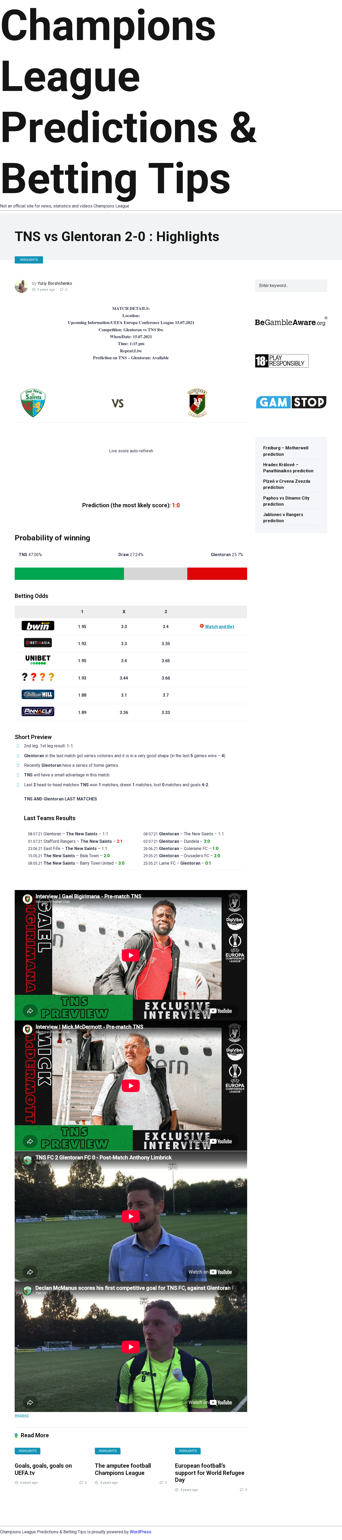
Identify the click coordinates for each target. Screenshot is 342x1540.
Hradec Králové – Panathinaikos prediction (288, 467)
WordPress (140, 1531)
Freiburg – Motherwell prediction (285, 451)
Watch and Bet (219, 626)
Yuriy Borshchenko (55, 283)
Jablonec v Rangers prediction (283, 517)
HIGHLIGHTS (29, 260)
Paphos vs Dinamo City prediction (286, 501)
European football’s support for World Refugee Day (209, 1472)
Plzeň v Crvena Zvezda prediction (286, 484)
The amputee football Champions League (123, 1469)
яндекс (22, 1415)
